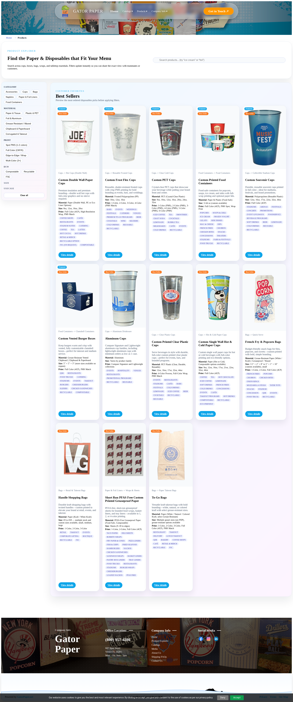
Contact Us (157, 660)
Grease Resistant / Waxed (18, 123)
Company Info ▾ (159, 11)
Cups (25, 92)
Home (114, 11)
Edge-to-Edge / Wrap (16, 155)
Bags (35, 92)
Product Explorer (160, 641)
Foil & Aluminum (13, 118)
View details (67, 255)
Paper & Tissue (13, 113)
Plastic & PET (32, 113)
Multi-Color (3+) (13, 160)
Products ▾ (142, 11)
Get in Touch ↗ (218, 11)
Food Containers (14, 102)
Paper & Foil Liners (28, 97)
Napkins (10, 97)
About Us (156, 653)
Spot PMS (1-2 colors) (16, 145)
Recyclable (29, 171)
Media (155, 649)
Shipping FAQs (159, 657)
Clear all (24, 195)
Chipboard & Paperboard (18, 129)
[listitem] (201, 639)
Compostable (12, 171)
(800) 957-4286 (117, 639)
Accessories (11, 92)
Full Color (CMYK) (14, 150)
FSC (8, 177)
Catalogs (156, 645)
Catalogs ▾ (128, 11)
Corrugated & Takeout (16, 134)
